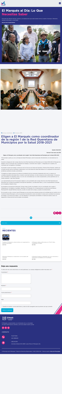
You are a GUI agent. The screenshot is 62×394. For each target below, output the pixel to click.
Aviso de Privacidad (55, 331)
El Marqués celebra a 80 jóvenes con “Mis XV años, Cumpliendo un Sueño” (43, 222)
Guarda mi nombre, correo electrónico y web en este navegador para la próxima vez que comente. (27, 286)
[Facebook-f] (3, 307)
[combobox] (29, 203)
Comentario (4, 251)
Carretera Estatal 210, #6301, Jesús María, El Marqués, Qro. (26, 323)
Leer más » (4, 224)
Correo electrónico (6, 272)
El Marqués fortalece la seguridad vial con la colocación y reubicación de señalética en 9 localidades (45, 237)
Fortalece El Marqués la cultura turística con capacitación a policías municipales (16, 222)
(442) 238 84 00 (37, 331)
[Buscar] (59, 203)
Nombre (3, 265)
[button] (2, 89)
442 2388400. (14, 317)
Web (2, 279)
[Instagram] (8, 307)
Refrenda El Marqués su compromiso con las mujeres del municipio (15, 237)
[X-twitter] (6, 307)
